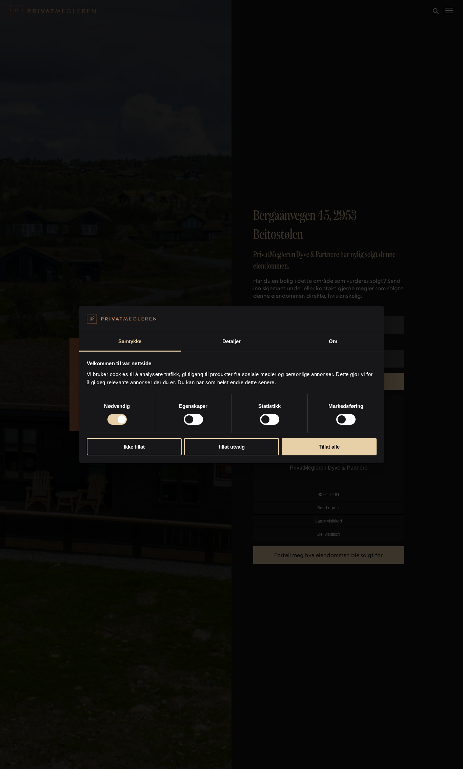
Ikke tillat (134, 447)
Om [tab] (333, 341)
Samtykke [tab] (130, 341)
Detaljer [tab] (231, 341)
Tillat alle (329, 447)
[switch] (193, 419)
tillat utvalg (232, 447)
